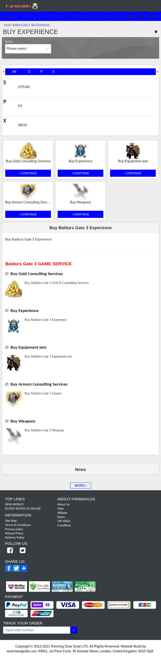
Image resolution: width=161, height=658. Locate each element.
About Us (63, 504)
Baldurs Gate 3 (21, 24)
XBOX (22, 125)
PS (20, 106)
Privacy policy (14, 529)
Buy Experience (41, 24)
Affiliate (62, 512)
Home (7, 24)
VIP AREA (63, 521)
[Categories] (6, 16)
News (61, 517)
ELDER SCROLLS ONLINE (23, 508)
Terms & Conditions (18, 525)
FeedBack (64, 525)
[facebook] (10, 550)
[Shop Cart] (154, 16)
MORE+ (81, 485)
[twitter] (22, 550)
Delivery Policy (14, 537)
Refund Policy (14, 533)
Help (60, 508)
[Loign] (144, 16)
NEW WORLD (14, 504)
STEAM (24, 87)
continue (29, 173)
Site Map (11, 520)
